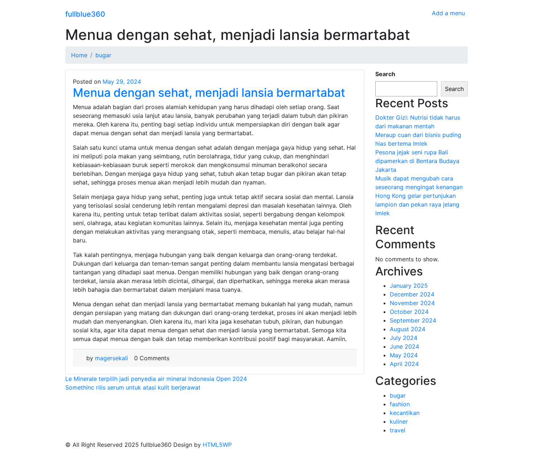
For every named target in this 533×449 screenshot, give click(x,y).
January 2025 (409, 285)
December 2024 (412, 294)
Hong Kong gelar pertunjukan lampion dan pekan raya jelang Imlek (417, 204)
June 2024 (404, 346)
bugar (398, 395)
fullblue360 (85, 14)
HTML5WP (217, 444)
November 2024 (412, 303)
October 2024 (409, 311)
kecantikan (405, 412)
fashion (400, 404)
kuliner (399, 421)
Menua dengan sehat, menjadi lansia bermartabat (209, 93)
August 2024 (407, 329)
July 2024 (403, 337)
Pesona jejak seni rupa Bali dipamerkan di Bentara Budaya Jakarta (417, 161)
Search (385, 74)
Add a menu (448, 13)
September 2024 (413, 320)
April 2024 (404, 363)
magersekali (111, 358)
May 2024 (404, 355)
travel (397, 430)
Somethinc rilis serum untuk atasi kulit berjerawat (133, 387)
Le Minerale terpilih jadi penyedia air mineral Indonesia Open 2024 (156, 378)
